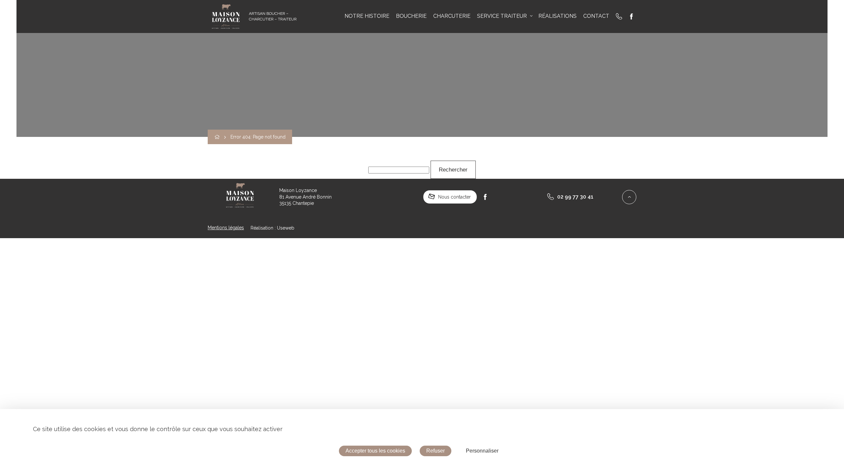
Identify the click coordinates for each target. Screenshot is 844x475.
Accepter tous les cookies (375, 451)
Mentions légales (226, 227)
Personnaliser (482, 451)
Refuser (435, 451)
